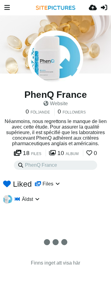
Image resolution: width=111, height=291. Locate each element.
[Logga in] (104, 7)
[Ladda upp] (93, 7)
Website (59, 103)
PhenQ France (55, 95)
